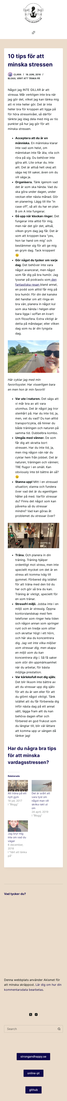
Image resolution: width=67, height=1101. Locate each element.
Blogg (12, 78)
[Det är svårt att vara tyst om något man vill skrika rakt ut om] (42, 785)
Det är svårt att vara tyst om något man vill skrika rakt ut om (41, 801)
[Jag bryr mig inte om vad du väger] (18, 826)
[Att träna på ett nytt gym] (18, 785)
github (33, 1090)
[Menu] (33, 32)
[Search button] (59, 1029)
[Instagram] (36, 1014)
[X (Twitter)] (30, 1014)
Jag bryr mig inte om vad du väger (17, 837)
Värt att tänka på (28, 78)
